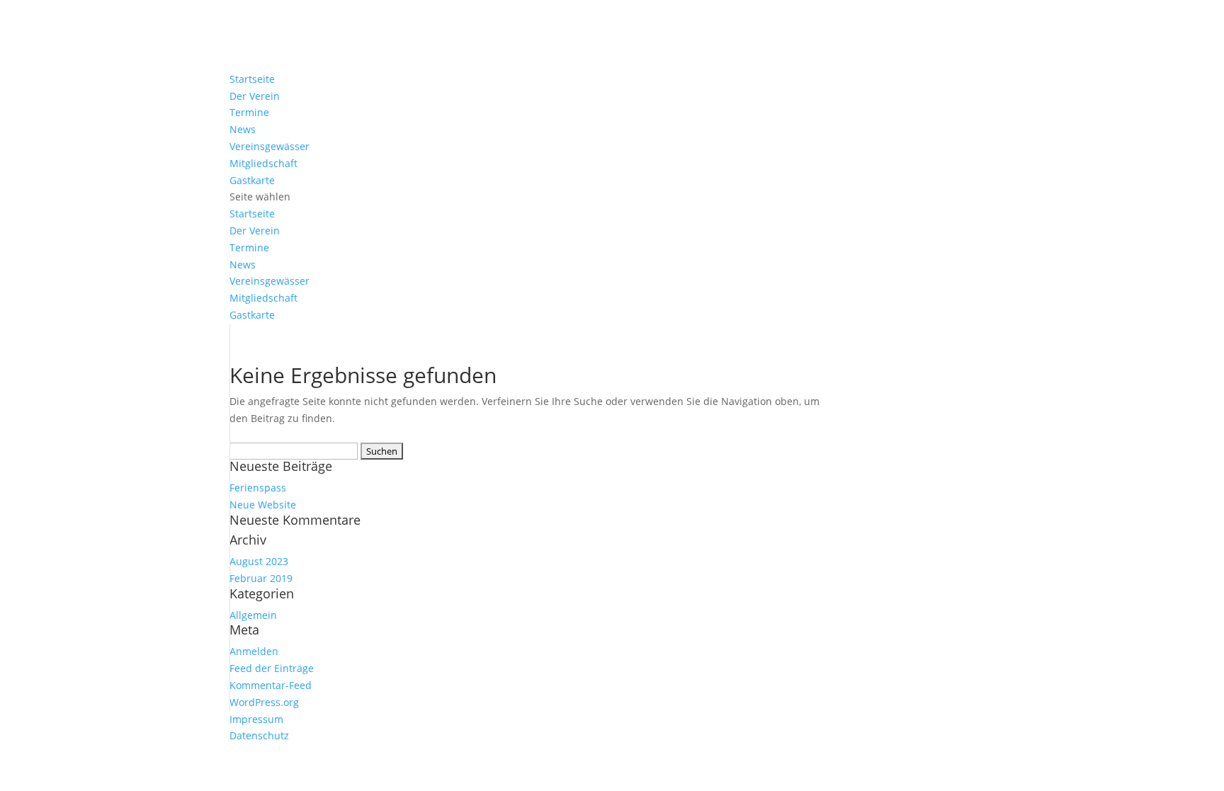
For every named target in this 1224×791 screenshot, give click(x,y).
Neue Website (263, 504)
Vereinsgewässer (270, 146)
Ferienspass (258, 487)
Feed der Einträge (272, 668)
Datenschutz (259, 735)
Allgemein (253, 615)
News (243, 129)
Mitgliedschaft (264, 163)
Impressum (256, 719)
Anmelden (254, 651)
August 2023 (259, 561)
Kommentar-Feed (271, 685)
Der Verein (255, 96)
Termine (249, 112)
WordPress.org (264, 702)
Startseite (252, 79)
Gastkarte (252, 180)
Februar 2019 (261, 578)
